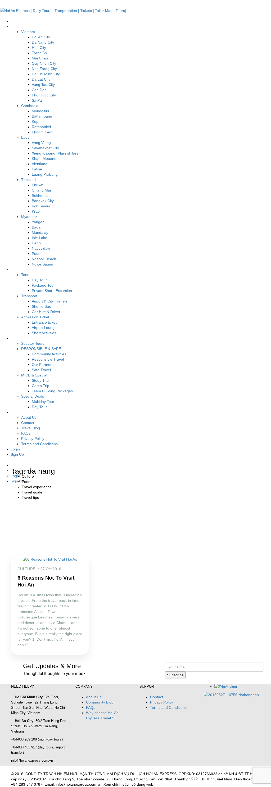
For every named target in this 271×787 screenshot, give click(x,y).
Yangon (38, 222)
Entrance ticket (44, 322)
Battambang (42, 116)
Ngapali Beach (44, 259)
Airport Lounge (44, 327)
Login (15, 449)
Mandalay (40, 232)
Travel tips (30, 497)
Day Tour (39, 280)
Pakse (37, 169)
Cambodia (29, 106)
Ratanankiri (41, 127)
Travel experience (37, 487)
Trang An (39, 53)
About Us (29, 417)
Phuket (37, 185)
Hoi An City (41, 37)
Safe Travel (41, 370)
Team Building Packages (52, 391)
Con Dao (39, 90)
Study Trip (40, 380)
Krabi (36, 211)
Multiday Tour (43, 401)
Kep (35, 121)
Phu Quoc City (44, 95)
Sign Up (17, 454)
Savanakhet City (45, 148)
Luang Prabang (45, 174)
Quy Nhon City (44, 63)
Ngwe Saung (42, 264)
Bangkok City (43, 201)
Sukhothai (40, 195)
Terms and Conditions (39, 444)
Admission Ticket (35, 317)
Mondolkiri (40, 111)
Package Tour (43, 285)
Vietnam (28, 32)
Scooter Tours (32, 343)
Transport (29, 296)
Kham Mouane (44, 158)
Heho (36, 243)
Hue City (39, 47)
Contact (27, 423)
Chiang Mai (41, 190)
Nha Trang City (44, 69)
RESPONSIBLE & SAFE (41, 349)
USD (15, 470)
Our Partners (42, 364)
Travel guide (32, 492)
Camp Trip (40, 386)
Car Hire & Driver (46, 312)
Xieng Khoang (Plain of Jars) (56, 153)
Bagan (37, 227)
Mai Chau (40, 58)
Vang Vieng (41, 143)
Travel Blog (30, 428)
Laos (25, 137)
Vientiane (39, 164)
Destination (20, 26)
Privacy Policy (32, 438)
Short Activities (44, 333)
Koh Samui (41, 206)
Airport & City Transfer (50, 301)
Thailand (28, 180)
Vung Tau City (43, 84)
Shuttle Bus (41, 306)
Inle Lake (39, 238)
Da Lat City (41, 79)
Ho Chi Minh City (46, 74)
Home (16, 21)
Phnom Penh (42, 132)
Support (17, 412)
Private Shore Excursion (52, 290)
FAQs (25, 433)
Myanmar (29, 217)
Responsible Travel (48, 359)
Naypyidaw (41, 248)
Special (17, 338)
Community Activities (49, 354)
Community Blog (100, 702)
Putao (37, 254)
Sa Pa (37, 100)
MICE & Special (34, 375)
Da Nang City (43, 42)
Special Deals (32, 396)
